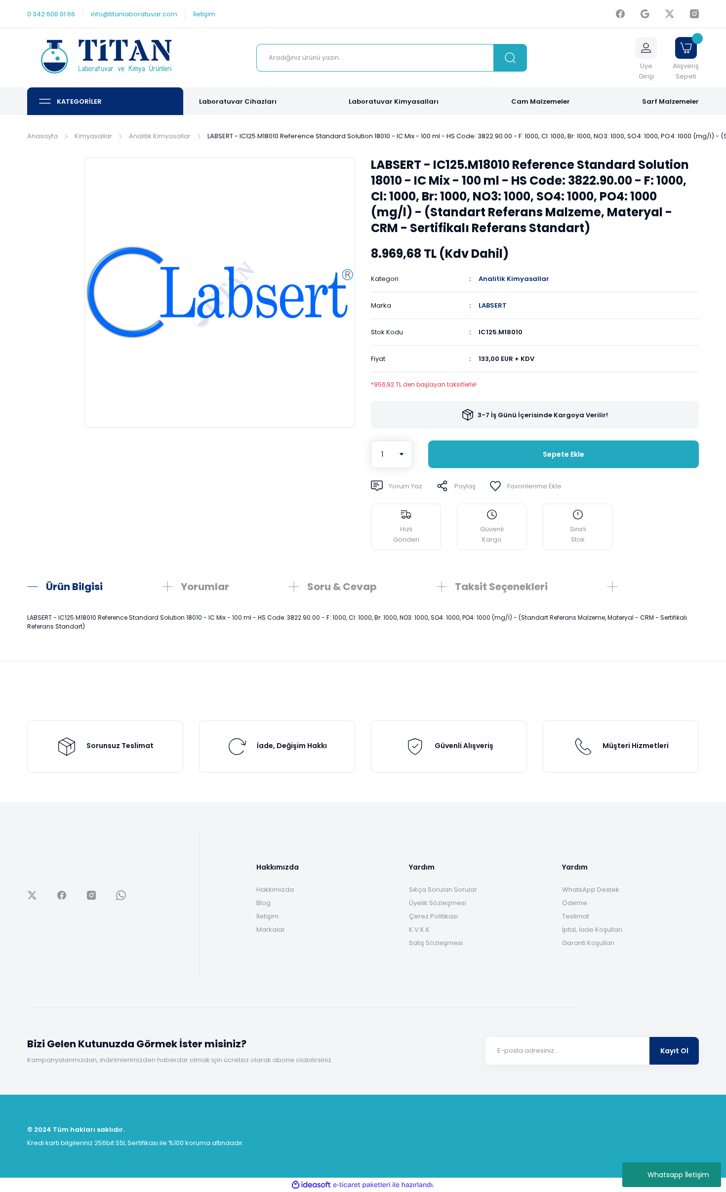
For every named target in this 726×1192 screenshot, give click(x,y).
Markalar (270, 929)
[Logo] (105, 58)
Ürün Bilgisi (74, 587)
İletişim (267, 916)
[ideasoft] (311, 1185)
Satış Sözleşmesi (436, 943)
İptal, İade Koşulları (592, 929)
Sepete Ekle (563, 454)
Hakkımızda (275, 889)
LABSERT (493, 305)
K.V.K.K (419, 929)
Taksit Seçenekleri (501, 587)
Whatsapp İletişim (678, 1175)
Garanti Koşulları (588, 943)
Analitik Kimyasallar (514, 278)
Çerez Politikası (433, 916)
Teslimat (575, 916)
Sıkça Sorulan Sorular (443, 889)
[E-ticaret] (362, 1185)
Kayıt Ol (674, 1051)
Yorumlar (205, 587)
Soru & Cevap (342, 587)
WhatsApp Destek (590, 889)
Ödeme (574, 903)
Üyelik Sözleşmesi (437, 903)
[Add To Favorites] (525, 486)
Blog (263, 903)
